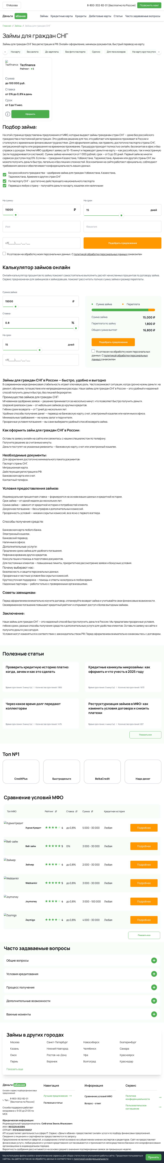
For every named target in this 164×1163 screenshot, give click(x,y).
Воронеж (52, 1061)
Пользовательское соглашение (136, 1107)
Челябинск (89, 1048)
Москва (14, 1042)
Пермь (14, 1061)
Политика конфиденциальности (138, 1097)
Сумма (86, 811)
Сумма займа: (10, 292)
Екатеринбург (128, 1042)
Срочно (96, 51)
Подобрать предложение (122, 243)
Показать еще (14, 1069)
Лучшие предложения (56, 1095)
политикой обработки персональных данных (100, 254)
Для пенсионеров (116, 51)
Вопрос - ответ (93, 1103)
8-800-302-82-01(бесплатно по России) (111, 5)
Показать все (145, 734)
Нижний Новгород (57, 1048)
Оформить (30, 114)
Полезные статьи (53, 1102)
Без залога (32, 51)
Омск (13, 1055)
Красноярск (127, 1055)
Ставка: (7, 313)
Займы (18, 25)
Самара (124, 1048)
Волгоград (89, 1061)
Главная (7, 25)
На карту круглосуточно (145, 51)
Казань (14, 1048)
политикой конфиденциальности (91, 1158)
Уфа (85, 1055)
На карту (15, 51)
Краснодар (126, 1061)
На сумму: (8, 200)
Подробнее (144, 828)
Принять (153, 1157)
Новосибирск (91, 1042)
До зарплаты (52, 51)
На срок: (88, 200)
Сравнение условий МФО (98, 1096)
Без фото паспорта (75, 51)
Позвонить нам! (149, 5)
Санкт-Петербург (57, 1042)
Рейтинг (49, 811)
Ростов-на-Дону (57, 1055)
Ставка (70, 811)
